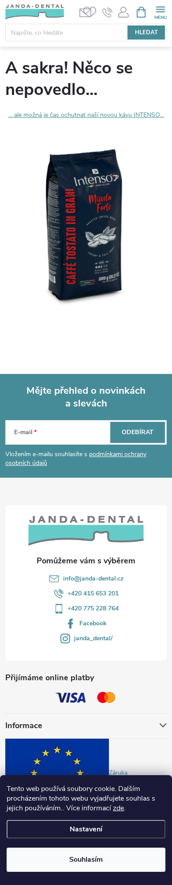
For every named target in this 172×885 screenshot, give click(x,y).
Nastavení (86, 829)
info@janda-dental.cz (93, 578)
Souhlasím (86, 859)
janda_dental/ (93, 638)
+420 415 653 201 (93, 593)
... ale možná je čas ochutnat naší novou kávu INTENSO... (86, 115)
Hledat (146, 32)
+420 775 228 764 (93, 608)
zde (118, 808)
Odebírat (137, 432)
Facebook (93, 623)
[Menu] (160, 11)
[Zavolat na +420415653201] (107, 12)
